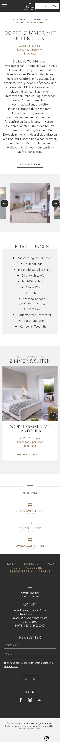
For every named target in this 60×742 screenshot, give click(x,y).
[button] (5, 203)
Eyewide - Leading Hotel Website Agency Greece (37, 727)
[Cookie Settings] (46, 738)
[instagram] (30, 700)
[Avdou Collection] (30, 543)
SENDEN (30, 679)
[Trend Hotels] (30, 488)
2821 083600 (30, 621)
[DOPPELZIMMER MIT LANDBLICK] (30, 393)
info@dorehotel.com (30, 614)
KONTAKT (14, 563)
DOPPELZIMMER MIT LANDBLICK (30, 429)
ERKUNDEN (30, 454)
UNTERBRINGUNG (38, 19)
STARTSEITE (19, 19)
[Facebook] (20, 700)
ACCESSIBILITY (36, 567)
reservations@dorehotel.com (30, 618)
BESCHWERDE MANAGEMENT (30, 571)
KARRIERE (31, 563)
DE (28, 6)
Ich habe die (28, 664)
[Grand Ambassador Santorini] (30, 508)
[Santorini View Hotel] (30, 525)
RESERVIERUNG (47, 6)
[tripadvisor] (39, 700)
